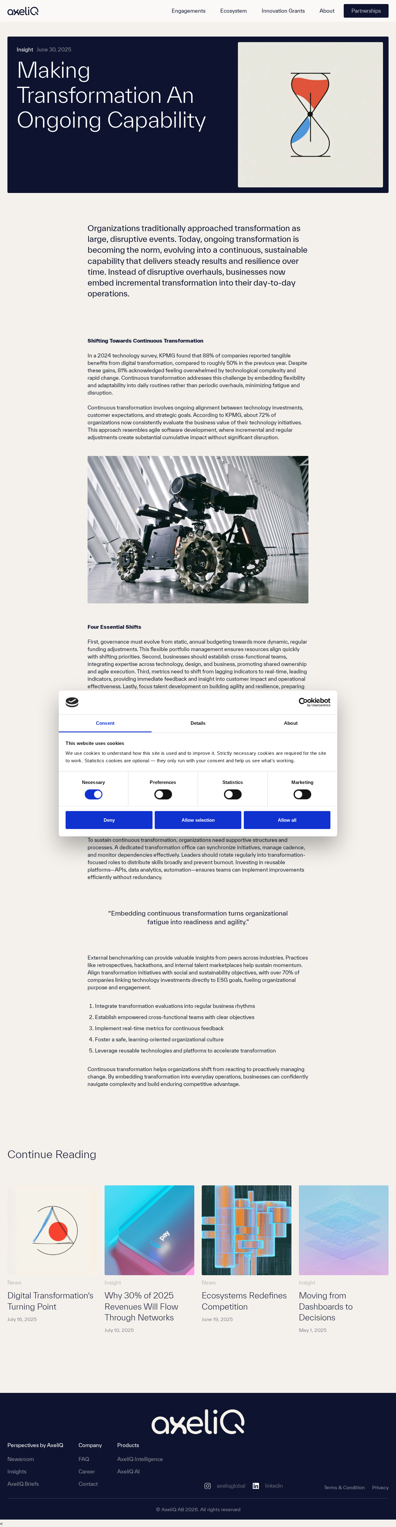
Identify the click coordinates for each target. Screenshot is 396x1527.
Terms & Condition (344, 1487)
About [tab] (291, 722)
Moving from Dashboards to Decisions (326, 1306)
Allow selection (198, 820)
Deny (109, 820)
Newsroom (20, 1459)
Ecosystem (233, 11)
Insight (25, 49)
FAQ (84, 1459)
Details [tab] (198, 722)
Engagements (188, 11)
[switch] (163, 794)
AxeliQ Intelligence (140, 1459)
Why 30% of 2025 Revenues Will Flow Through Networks (141, 1306)
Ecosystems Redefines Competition (244, 1301)
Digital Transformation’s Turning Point (50, 1301)
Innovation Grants (283, 11)
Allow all (287, 820)
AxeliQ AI (128, 1471)
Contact (88, 1484)
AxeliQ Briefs (23, 1484)
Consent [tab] (105, 722)
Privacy (380, 1487)
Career (87, 1471)
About (327, 11)
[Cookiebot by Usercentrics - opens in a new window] (303, 702)
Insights (16, 1471)
